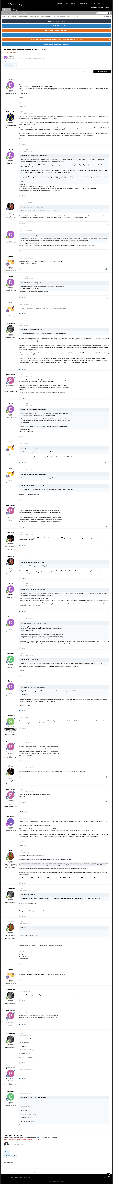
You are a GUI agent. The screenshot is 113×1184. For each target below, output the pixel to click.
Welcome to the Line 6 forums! (56, 21)
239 (11, 828)
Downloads (82, 3)
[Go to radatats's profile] (10, 206)
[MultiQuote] (20, 103)
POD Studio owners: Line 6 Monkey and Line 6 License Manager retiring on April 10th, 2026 (56, 39)
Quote (24, 102)
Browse (6, 10)
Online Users (24, 13)
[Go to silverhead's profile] (10, 721)
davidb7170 (10, 111)
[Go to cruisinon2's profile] (10, 659)
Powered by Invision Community (56, 1181)
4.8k (11, 390)
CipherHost (10, 323)
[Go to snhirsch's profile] (10, 538)
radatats (10, 201)
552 (11, 91)
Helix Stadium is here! (56, 35)
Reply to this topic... (18, 1144)
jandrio (10, 256)
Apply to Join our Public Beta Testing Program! (56, 25)
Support (92, 3)
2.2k (11, 213)
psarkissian (10, 374)
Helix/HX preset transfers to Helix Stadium (56, 30)
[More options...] (21, 79)
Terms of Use (9, 1177)
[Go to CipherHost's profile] (10, 329)
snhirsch (10, 532)
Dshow (12, 56)
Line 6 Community (13, 4)
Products (60, 3)
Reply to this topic (102, 71)
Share (8, 61)
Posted (26, 81)
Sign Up (107, 7)
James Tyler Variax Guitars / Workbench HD (32, 58)
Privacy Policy (18, 1177)
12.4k (11, 731)
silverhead (11, 716)
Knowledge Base (14, 13)
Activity (15, 10)
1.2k (11, 268)
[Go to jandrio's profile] (10, 262)
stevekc (11, 850)
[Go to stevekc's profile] (10, 856)
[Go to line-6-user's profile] (10, 822)
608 (11, 124)
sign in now (40, 1137)
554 (11, 545)
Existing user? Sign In (96, 7)
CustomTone (71, 3)
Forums (5, 13)
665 (11, 862)
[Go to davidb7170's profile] (10, 117)
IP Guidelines (26, 1177)
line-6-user (10, 816)
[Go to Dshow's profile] (6, 57)
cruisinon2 (10, 653)
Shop (100, 3)
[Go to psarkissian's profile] (10, 380)
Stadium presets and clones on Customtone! (56, 44)
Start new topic (87, 72)
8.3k (11, 666)
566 (11, 335)
